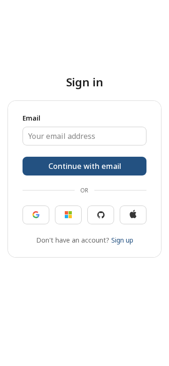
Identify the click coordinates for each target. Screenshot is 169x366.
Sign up (122, 239)
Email (31, 118)
